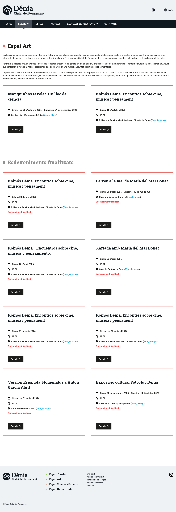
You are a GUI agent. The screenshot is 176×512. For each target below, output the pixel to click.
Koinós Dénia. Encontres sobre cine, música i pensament (129, 318)
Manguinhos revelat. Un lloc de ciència (37, 96)
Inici (9, 23)
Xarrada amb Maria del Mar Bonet (127, 248)
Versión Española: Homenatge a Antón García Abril (43, 385)
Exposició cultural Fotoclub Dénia (127, 382)
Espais (22, 23)
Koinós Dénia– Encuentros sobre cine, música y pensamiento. (43, 251)
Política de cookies (95, 483)
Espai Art (55, 479)
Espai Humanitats (60, 489)
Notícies (55, 23)
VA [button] (169, 10)
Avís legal (91, 474)
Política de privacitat (95, 477)
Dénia (39, 23)
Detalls (14, 129)
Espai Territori (58, 474)
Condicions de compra (96, 480)
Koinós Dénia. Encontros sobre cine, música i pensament (129, 96)
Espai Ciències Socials (63, 484)
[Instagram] (153, 9)
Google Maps (49, 115)
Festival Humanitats (81, 23)
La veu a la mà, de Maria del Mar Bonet (132, 180)
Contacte (110, 23)
